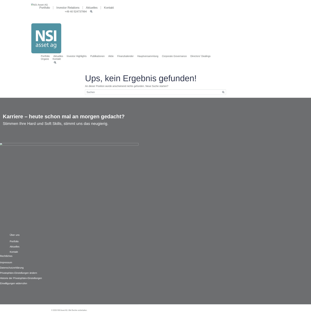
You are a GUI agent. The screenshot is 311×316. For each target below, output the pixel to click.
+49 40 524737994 (76, 11)
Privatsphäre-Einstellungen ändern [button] (18, 273)
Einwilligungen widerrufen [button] (13, 283)
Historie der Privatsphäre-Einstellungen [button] (21, 278)
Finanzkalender (125, 56)
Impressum (6, 262)
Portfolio (45, 56)
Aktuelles (58, 56)
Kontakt (57, 59)
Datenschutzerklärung (12, 267)
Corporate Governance (174, 56)
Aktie (111, 56)
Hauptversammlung (147, 56)
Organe (45, 59)
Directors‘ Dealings (200, 56)
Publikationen (97, 56)
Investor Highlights (77, 56)
